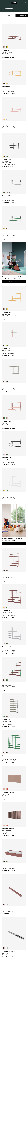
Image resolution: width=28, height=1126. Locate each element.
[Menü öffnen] (3, 2)
